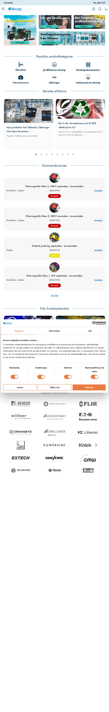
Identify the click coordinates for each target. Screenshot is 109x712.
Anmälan (98, 190)
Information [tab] (54, 331)
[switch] (41, 377)
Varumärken (8, 2)
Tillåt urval (54, 387)
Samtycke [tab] (19, 331)
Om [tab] (90, 331)
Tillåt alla (89, 387)
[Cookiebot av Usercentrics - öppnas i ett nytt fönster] (94, 323)
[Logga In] (94, 9)
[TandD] (88, 470)
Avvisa (20, 387)
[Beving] (14, 9)
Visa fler (54, 295)
